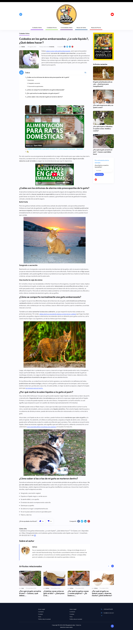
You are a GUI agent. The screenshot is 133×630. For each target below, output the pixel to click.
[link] (27, 117)
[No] (50, 521)
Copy (35, 535)
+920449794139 (108, 609)
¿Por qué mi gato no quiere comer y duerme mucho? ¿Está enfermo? (102, 593)
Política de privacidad (44, 619)
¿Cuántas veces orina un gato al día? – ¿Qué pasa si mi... (53, 593)
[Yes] (41, 521)
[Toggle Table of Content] (85, 72)
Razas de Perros (96, 27)
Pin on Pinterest (72, 47)
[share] (81, 116)
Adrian (23, 46)
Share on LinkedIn (70, 47)
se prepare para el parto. (34, 388)
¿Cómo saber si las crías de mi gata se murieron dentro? (45, 97)
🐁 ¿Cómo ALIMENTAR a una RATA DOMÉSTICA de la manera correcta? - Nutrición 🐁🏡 (54, 117)
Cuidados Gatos (37, 27)
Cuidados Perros (52, 27)
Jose (22, 588)
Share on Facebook (64, 47)
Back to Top (112, 626)
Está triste (31, 80)
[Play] (64, 109)
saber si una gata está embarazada (58, 51)
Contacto (41, 611)
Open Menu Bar (20, 14)
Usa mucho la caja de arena (36, 86)
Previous (108, 566)
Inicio (39, 616)
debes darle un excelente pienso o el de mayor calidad (57, 314)
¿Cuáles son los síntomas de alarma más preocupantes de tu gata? (47, 77)
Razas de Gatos (81, 27)
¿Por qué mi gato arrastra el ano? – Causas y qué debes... (30, 593)
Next (112, 566)
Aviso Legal (41, 609)
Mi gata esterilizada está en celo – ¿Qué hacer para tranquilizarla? (102, 84)
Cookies (40, 614)
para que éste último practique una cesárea (41, 427)
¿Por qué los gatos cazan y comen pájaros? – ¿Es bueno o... (78, 593)
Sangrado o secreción (34, 83)
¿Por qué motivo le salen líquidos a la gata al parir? (43, 93)
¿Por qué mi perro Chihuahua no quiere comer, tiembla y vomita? (102, 129)
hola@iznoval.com (109, 613)
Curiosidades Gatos (66, 27)
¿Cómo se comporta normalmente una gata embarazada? (45, 90)
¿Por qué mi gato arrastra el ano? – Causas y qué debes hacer (102, 152)
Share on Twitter (67, 47)
